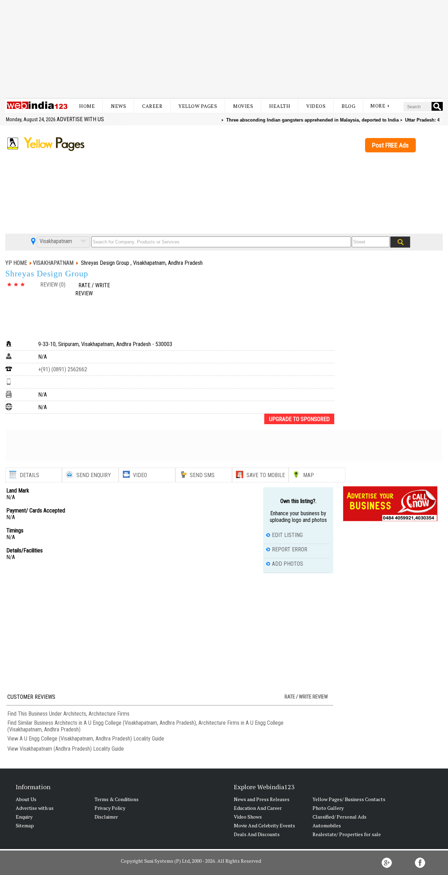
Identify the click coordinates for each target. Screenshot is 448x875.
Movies (243, 106)
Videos (316, 106)
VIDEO (140, 475)
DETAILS (29, 475)
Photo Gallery (328, 808)
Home (87, 106)
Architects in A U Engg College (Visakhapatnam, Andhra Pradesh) (125, 722)
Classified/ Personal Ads (339, 816)
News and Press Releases (261, 799)
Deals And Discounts (257, 834)
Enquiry (24, 816)
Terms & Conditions (116, 799)
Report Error (289, 549)
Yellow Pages (197, 106)
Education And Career (258, 808)
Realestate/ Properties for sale (347, 834)
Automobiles (327, 825)
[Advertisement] (224, 49)
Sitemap (25, 825)
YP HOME (16, 263)
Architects (74, 713)
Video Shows (248, 816)
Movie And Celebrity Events (264, 825)
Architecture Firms (109, 713)
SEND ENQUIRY (93, 475)
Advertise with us (80, 119)
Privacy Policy (109, 808)
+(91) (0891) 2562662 (62, 369)
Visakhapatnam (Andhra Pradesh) (56, 748)
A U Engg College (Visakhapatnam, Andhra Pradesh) (76, 738)
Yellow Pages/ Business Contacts (349, 799)
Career (152, 106)
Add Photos (287, 563)
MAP (308, 475)
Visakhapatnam (55, 241)
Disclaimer (106, 816)
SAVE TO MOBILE (265, 475)
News (118, 106)
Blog (348, 106)
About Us (26, 799)
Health (279, 106)
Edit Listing (287, 535)
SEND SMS (202, 475)
